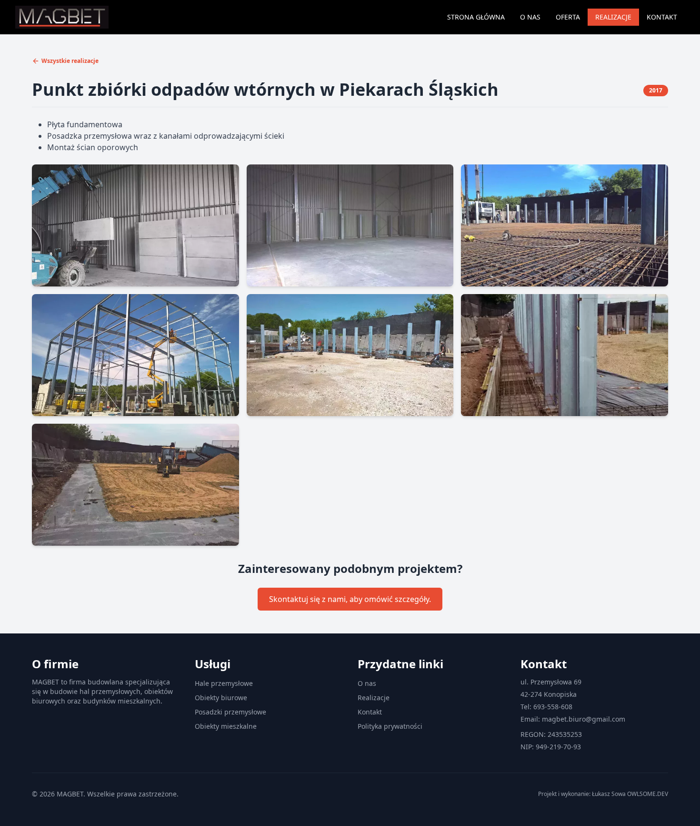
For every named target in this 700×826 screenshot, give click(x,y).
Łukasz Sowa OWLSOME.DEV (630, 794)
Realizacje (613, 16)
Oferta (568, 16)
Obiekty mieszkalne (226, 726)
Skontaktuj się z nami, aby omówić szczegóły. (350, 599)
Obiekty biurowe (221, 697)
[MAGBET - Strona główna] (62, 17)
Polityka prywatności (390, 726)
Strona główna (476, 16)
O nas (530, 16)
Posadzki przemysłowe (230, 711)
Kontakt (662, 16)
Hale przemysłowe (224, 683)
